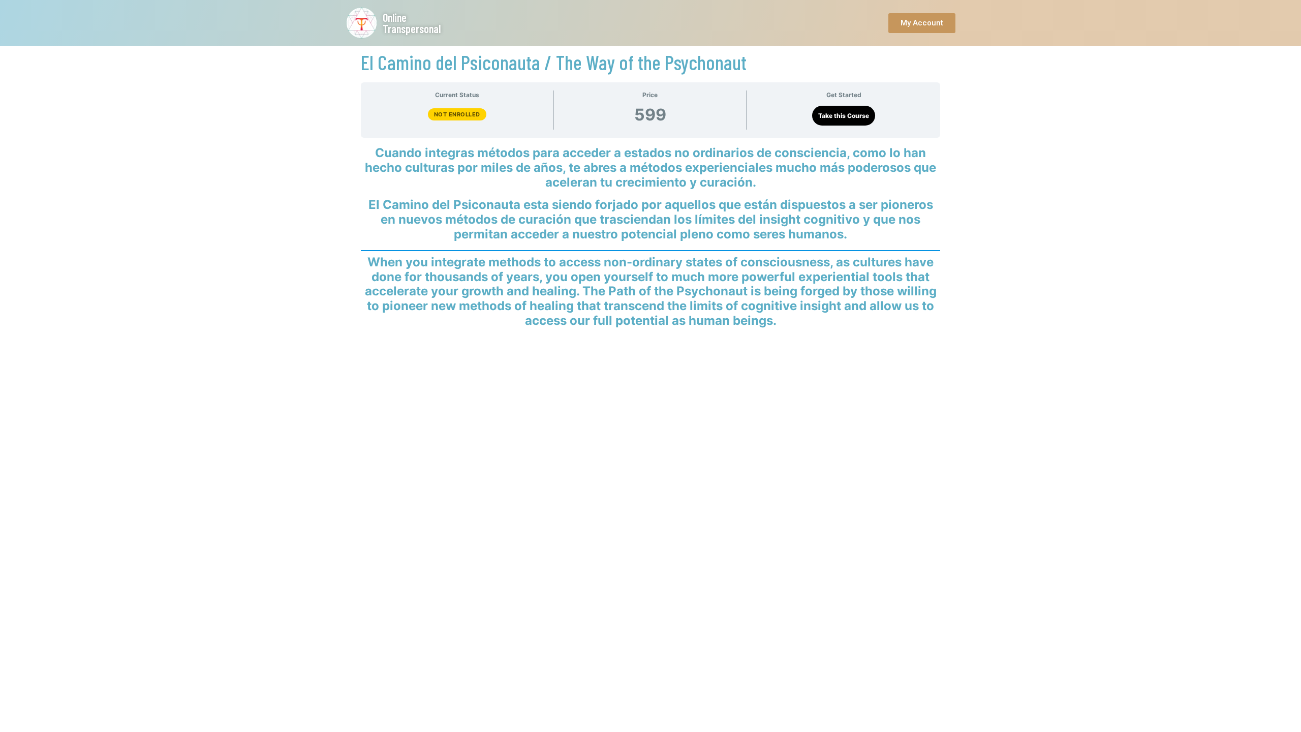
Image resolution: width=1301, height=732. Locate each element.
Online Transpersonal (412, 23)
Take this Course (843, 115)
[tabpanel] (650, 237)
